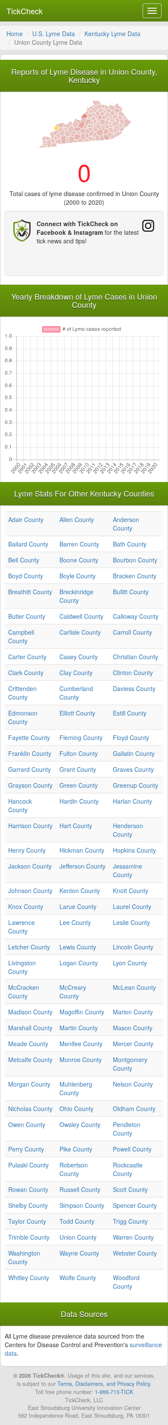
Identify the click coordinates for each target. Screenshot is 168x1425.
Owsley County (79, 1124)
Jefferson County (82, 866)
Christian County (135, 656)
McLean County (134, 987)
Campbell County (21, 636)
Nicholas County (30, 1108)
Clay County (76, 672)
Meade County (28, 1043)
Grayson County (30, 785)
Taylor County (27, 1221)
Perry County (26, 1149)
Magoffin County (81, 1011)
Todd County (76, 1221)
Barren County (79, 544)
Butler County (26, 616)
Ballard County (28, 544)
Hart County (75, 825)
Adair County (26, 519)
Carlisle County (80, 632)
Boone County (78, 560)
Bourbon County (135, 560)
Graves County (133, 769)
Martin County (78, 1027)
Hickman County (81, 850)
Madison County (30, 1011)
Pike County (75, 1149)
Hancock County (20, 805)
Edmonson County (22, 717)
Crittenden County (22, 692)
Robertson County (73, 1169)
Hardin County (79, 801)
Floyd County (131, 737)
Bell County (23, 560)
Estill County (129, 713)
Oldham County (134, 1108)
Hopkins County (134, 850)
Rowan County (28, 1189)
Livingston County (22, 967)
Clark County (26, 672)
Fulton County (78, 753)
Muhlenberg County (75, 1088)
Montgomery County (130, 1063)
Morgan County (29, 1084)
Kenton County (79, 890)
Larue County (77, 906)
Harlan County (132, 801)
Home (14, 33)
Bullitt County (131, 591)
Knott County (130, 890)
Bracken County (134, 575)
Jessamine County (127, 870)
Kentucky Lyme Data (112, 33)
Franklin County (29, 753)
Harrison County (30, 825)
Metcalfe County (30, 1059)
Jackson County (30, 866)
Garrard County (29, 769)
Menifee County (81, 1043)
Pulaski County (28, 1165)
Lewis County (77, 947)
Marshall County (30, 1027)
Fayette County (29, 737)
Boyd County (25, 575)
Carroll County (132, 632)
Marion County (133, 1011)
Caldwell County (81, 616)
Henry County (27, 850)
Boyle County (77, 575)
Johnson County (30, 890)
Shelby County (28, 1205)
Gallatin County (134, 753)
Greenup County (135, 785)
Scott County (130, 1189)
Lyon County (130, 962)
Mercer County (133, 1043)
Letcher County (29, 947)
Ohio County (76, 1108)
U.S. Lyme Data (53, 33)
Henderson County (128, 829)
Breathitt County (30, 591)
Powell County (132, 1149)
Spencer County (135, 1205)
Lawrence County (21, 926)
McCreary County (72, 991)
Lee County (75, 922)
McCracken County (23, 991)
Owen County (26, 1124)
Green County (78, 785)
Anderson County (126, 523)
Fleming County (81, 737)
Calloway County (136, 616)
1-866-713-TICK (114, 1392)
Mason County (132, 1027)
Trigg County (130, 1221)
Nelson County (133, 1084)
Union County (77, 1237)
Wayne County (79, 1253)
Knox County (25, 906)
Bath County (129, 544)
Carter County (27, 656)
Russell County (79, 1189)
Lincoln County (133, 947)
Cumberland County (76, 692)
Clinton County (133, 672)
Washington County (24, 1257)
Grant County (77, 769)
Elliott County (77, 713)
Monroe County (80, 1059)
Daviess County (134, 688)
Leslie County (131, 922)
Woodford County (126, 1281)
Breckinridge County (76, 596)
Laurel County (132, 906)
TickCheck (24, 10)
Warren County (133, 1237)
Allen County (76, 519)
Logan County (78, 962)
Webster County (135, 1253)
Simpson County (81, 1205)
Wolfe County (77, 1277)
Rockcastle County (128, 1169)
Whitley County (28, 1277)
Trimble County (29, 1237)
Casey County (78, 656)
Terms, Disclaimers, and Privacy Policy (103, 1384)
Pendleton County (126, 1128)
